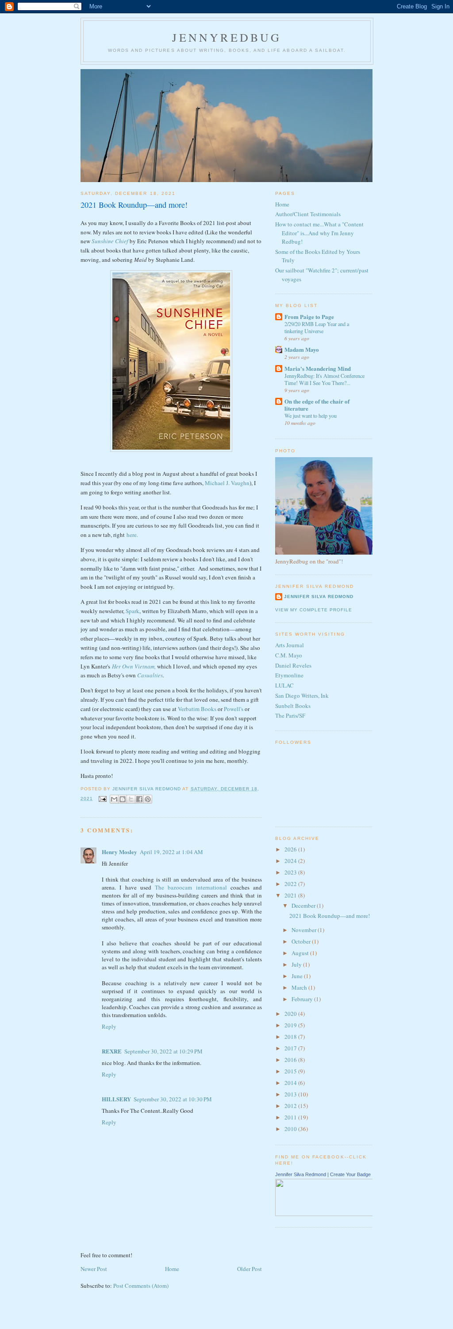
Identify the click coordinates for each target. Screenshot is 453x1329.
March (300, 987)
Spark (132, 611)
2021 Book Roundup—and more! (329, 916)
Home (172, 1269)
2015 (291, 1071)
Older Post (249, 1269)
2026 (291, 849)
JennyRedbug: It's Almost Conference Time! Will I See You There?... (324, 379)
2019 (291, 1025)
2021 (291, 895)
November (305, 930)
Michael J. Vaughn (227, 483)
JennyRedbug (226, 37)
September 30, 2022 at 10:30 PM (173, 1099)
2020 (291, 1014)
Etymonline (289, 675)
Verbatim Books (197, 709)
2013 (291, 1094)
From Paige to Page (309, 316)
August (301, 953)
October (302, 941)
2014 (291, 1083)
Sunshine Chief (111, 241)
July (297, 964)
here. (132, 535)
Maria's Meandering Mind (317, 368)
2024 (291, 861)
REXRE (112, 1051)
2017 (291, 1048)
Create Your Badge (350, 1174)
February (303, 999)
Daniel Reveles (293, 665)
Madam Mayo (301, 349)
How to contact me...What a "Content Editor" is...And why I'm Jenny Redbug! (319, 232)
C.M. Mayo (288, 655)
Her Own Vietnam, (134, 666)
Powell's (233, 709)
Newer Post (94, 1269)
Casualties (150, 675)
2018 (291, 1037)
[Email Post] (102, 798)
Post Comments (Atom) (141, 1286)
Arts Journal (289, 645)
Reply (109, 1026)
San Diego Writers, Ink (302, 695)
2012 (291, 1106)
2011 (291, 1117)
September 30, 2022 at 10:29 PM (163, 1051)
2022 (291, 884)
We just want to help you (310, 415)
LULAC (284, 685)
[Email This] (114, 799)
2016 (291, 1060)
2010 (291, 1129)
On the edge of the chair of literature (316, 404)
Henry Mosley (119, 851)
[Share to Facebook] (139, 799)
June (298, 976)
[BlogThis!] (122, 799)
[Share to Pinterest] (147, 799)
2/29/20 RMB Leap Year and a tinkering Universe (316, 327)
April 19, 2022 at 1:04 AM (171, 852)
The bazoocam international (191, 887)
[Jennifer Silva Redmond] (345, 1214)
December (304, 905)
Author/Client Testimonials (308, 214)
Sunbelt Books (293, 706)
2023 (291, 872)
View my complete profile (313, 609)
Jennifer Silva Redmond (318, 596)
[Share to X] (131, 799)
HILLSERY (116, 1099)
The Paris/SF (290, 715)
